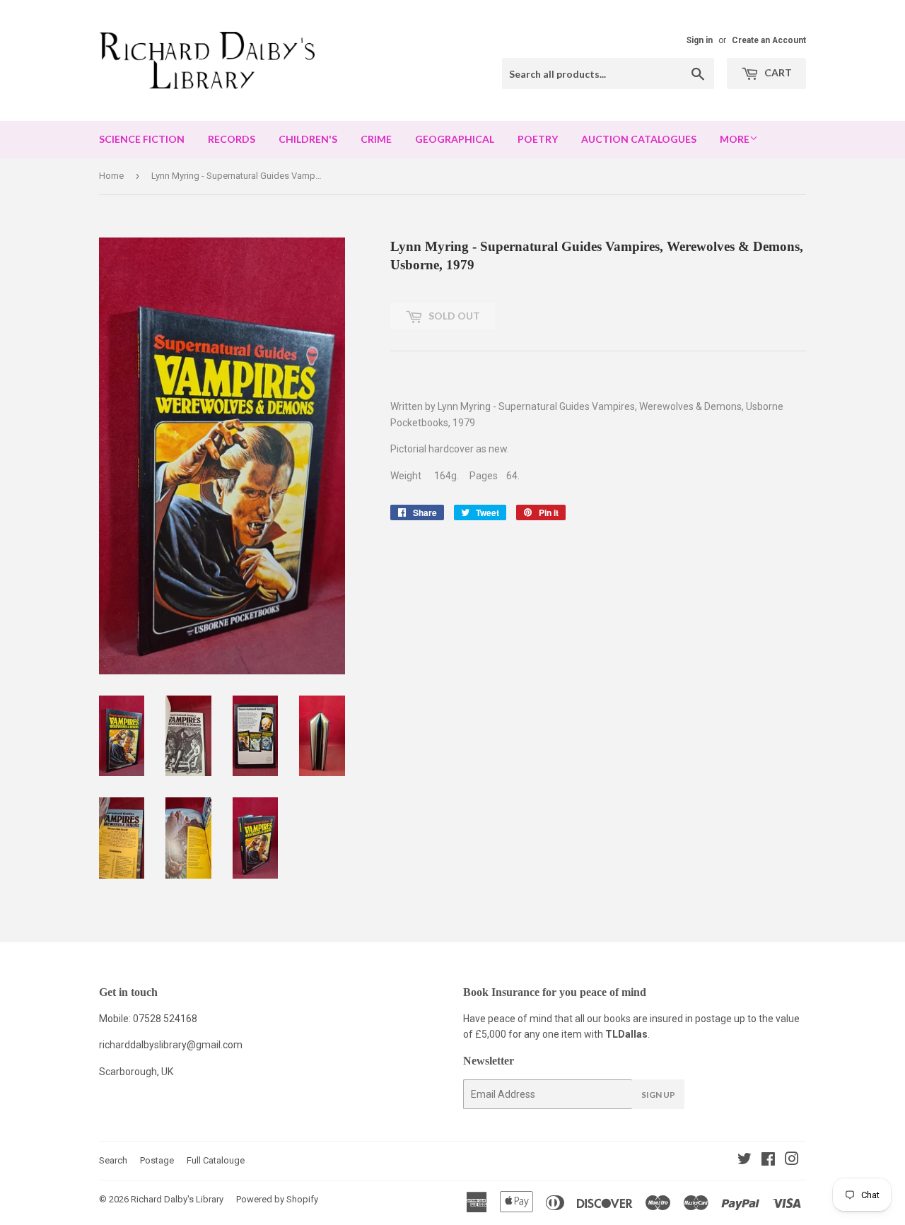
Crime (376, 139)
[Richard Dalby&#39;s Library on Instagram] (792, 1160)
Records (231, 139)
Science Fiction (142, 139)
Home (111, 175)
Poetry (538, 139)
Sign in (700, 40)
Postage (157, 1160)
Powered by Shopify (277, 1199)
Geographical (454, 139)
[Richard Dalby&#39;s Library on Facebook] (768, 1160)
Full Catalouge (216, 1160)
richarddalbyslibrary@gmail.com (171, 1044)
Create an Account (769, 40)
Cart (777, 72)
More (734, 139)
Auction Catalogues (638, 139)
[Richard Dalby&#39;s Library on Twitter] (744, 1160)
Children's (308, 139)
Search (113, 1160)
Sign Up (658, 1094)
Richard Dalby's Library (177, 1199)
